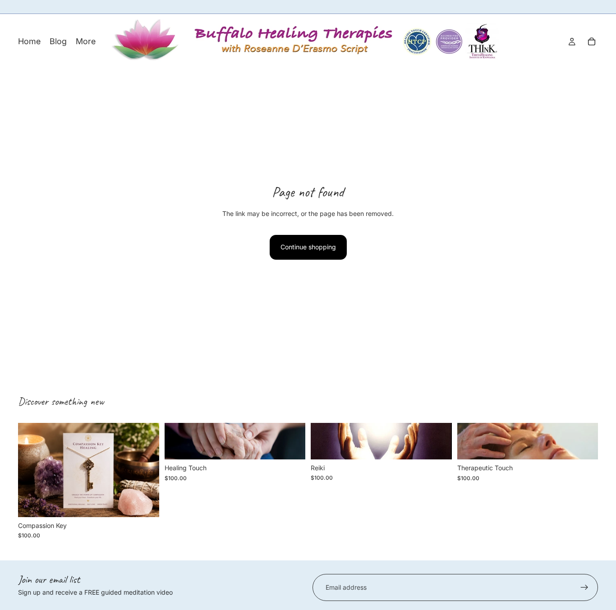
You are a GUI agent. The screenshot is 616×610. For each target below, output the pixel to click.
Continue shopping (308, 247)
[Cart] (592, 41)
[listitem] (85, 41)
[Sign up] (584, 587)
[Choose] (145, 503)
